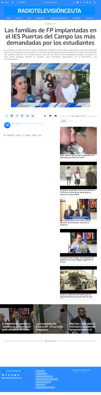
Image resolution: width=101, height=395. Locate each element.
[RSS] (18, 375)
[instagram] (12, 375)
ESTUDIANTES (10, 135)
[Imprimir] (45, 115)
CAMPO (18, 135)
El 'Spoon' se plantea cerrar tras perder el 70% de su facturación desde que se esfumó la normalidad (77, 192)
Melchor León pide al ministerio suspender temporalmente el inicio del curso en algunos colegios (82, 329)
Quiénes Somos (41, 374)
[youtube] (15, 375)
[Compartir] (74, 2)
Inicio (8, 18)
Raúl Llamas (16, 123)
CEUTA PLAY (19, 18)
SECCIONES (76, 18)
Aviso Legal (40, 371)
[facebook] (5, 375)
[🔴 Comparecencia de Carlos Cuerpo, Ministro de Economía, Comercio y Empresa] (78, 209)
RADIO (29, 18)
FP (22, 135)
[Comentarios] (50, 115)
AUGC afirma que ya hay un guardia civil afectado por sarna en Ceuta (77, 156)
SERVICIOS (89, 18)
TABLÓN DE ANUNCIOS (43, 382)
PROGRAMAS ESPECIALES (59, 18)
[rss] (41, 123)
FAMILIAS (27, 135)
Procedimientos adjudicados (46, 379)
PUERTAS (34, 135)
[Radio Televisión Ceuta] (49, 10)
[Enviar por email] (55, 115)
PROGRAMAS (40, 18)
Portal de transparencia (45, 387)
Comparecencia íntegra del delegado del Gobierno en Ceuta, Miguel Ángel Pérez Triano (77, 259)
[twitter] (9, 375)
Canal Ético (40, 385)
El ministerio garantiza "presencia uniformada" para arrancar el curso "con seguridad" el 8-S (16, 328)
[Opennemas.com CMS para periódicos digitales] (81, 371)
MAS (40, 135)
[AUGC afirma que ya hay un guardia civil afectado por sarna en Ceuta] (78, 140)
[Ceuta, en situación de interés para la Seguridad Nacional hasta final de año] (78, 280)
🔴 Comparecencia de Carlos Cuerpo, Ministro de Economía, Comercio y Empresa (75, 222)
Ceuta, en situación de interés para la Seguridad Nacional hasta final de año (76, 295)
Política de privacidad (44, 376)
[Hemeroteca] (95, 2)
